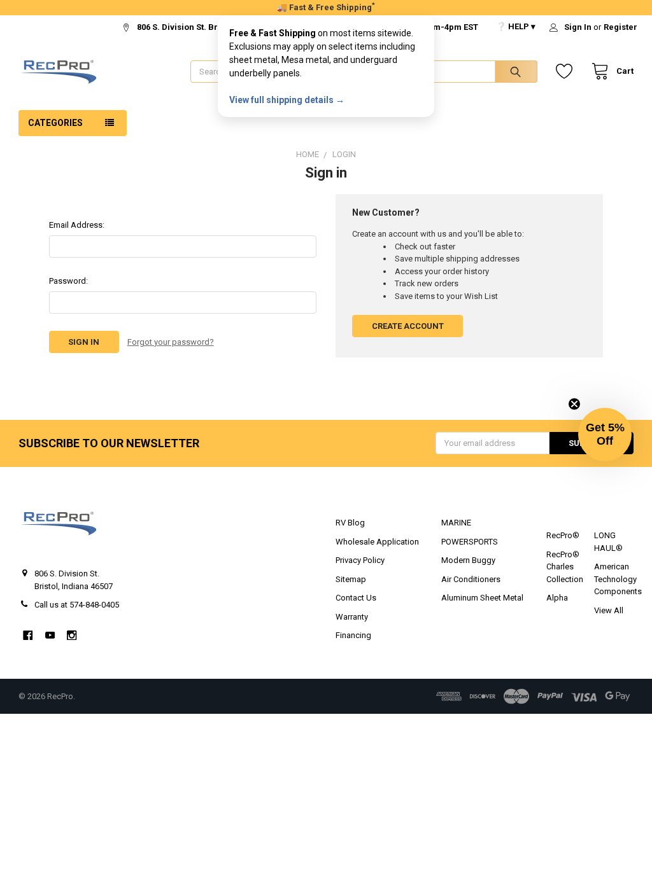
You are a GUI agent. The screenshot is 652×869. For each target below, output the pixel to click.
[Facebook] (27, 635)
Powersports (469, 541)
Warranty (352, 617)
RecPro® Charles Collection (564, 567)
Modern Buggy (468, 560)
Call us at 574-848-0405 (76, 604)
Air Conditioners (470, 579)
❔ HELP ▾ (515, 26)
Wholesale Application (377, 541)
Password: (68, 281)
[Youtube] (50, 635)
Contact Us (356, 597)
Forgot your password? (170, 342)
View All (608, 610)
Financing (353, 635)
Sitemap (351, 579)
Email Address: (76, 225)
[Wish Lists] (567, 72)
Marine (456, 522)
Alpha (557, 597)
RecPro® (562, 535)
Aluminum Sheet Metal (482, 597)
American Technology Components (618, 579)
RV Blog (350, 522)
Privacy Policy (360, 560)
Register (620, 27)
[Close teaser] (574, 404)
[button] (605, 434)
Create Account (408, 326)
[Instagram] (71, 635)
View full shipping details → (286, 100)
